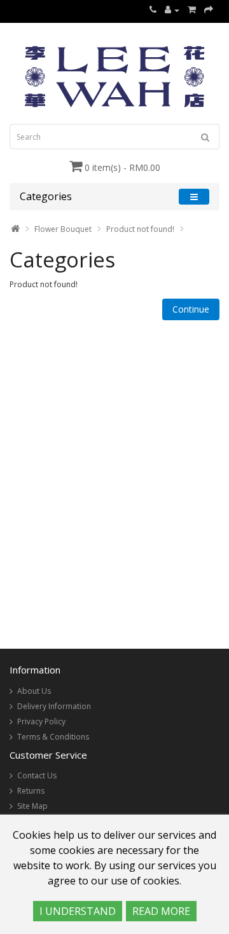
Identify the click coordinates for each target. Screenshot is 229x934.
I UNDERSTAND (77, 911)
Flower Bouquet (63, 229)
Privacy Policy (41, 721)
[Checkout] (208, 9)
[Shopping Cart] (192, 9)
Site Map (32, 806)
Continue (190, 309)
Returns (31, 790)
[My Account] (172, 9)
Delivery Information (54, 706)
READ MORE (161, 911)
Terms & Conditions (53, 736)
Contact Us (37, 775)
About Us (34, 691)
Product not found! (140, 229)
